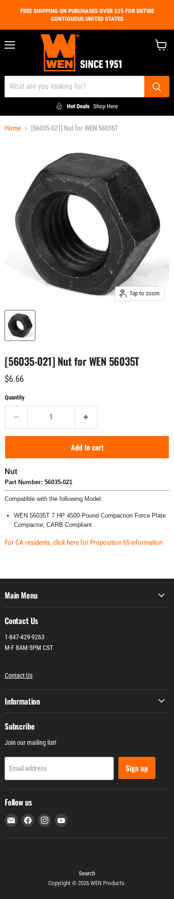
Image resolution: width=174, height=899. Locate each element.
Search (87, 873)
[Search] (156, 86)
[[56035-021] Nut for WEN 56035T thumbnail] (20, 325)
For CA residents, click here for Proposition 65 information (83, 542)
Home (13, 128)
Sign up (137, 768)
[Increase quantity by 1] (86, 417)
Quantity (15, 397)
